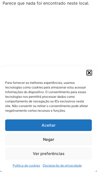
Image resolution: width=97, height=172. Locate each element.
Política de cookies (26, 165)
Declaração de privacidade (62, 165)
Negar (48, 139)
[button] (89, 72)
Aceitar (49, 125)
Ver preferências (48, 153)
